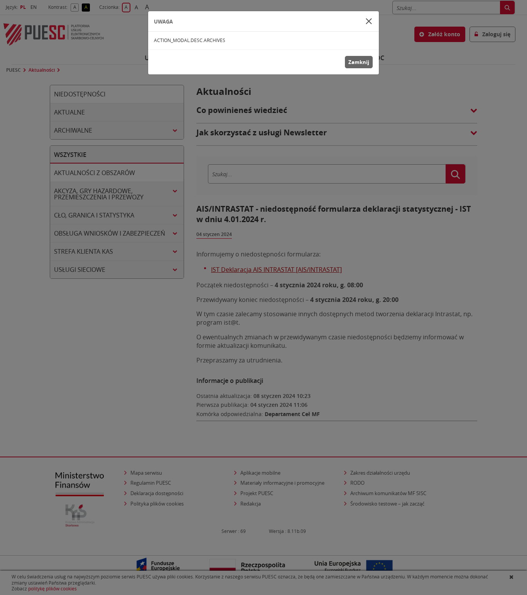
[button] (369, 21)
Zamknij (358, 62)
